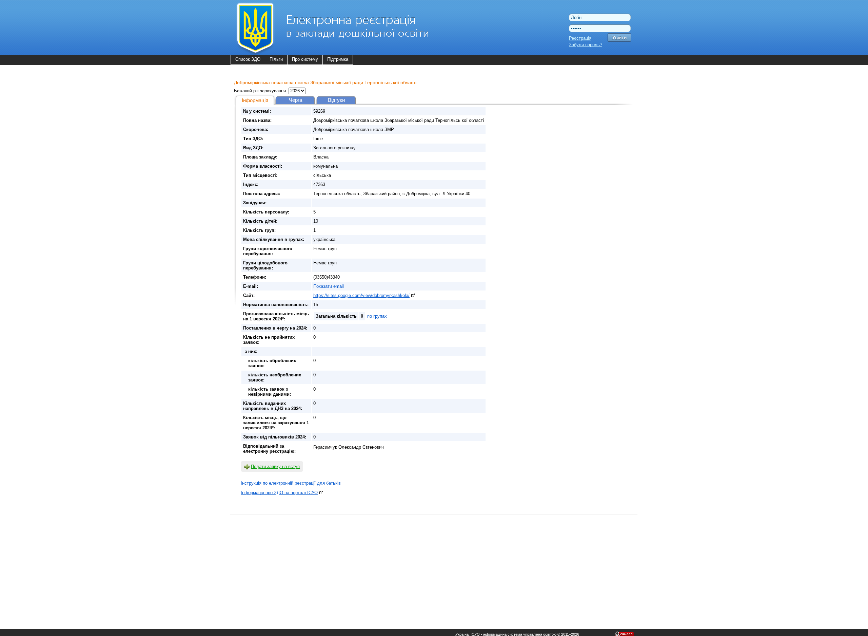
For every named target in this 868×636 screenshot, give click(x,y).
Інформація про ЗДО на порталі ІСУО (279, 492)
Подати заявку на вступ (275, 466)
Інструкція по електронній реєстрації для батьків (291, 483)
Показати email (328, 286)
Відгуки (336, 100)
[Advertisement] (434, 564)
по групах (377, 316)
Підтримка (337, 59)
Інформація (255, 100)
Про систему (305, 59)
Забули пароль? (585, 44)
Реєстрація (580, 38)
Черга (295, 100)
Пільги (276, 59)
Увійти (619, 37)
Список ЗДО (247, 59)
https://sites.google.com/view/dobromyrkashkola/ (361, 295)
